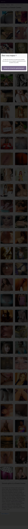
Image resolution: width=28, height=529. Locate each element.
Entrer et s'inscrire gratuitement (14, 68)
